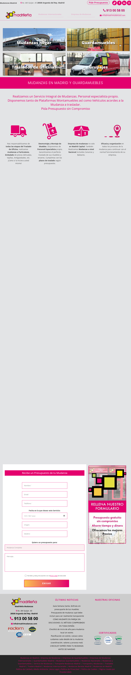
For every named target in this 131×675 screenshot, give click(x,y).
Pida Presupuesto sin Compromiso (65, 108)
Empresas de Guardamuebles (75, 658)
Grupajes (98, 67)
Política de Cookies (89, 669)
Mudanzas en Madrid (29, 658)
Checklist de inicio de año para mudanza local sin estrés (66, 631)
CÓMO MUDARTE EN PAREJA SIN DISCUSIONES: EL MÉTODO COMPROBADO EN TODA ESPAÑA (67, 622)
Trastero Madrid (35, 666)
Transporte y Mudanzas (92, 663)
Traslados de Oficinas (34, 67)
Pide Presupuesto (98, 2)
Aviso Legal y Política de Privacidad (64, 669)
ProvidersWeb (66, 672)
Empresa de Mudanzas (51, 658)
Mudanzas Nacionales (90, 661)
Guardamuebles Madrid (44, 661)
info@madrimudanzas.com (113, 15)
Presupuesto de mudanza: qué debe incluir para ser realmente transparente (67, 614)
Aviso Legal (54, 576)
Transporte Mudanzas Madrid (67, 663)
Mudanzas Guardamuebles (67, 661)
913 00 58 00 (115, 10)
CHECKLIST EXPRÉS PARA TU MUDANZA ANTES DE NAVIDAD (66, 647)
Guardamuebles (98, 42)
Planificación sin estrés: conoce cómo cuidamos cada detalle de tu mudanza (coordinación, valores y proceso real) (66, 639)
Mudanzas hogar (34, 42)
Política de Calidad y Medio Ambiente (32, 669)
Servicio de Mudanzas (43, 663)
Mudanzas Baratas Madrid (79, 666)
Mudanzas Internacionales (55, 666)
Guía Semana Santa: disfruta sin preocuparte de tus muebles (67, 608)
